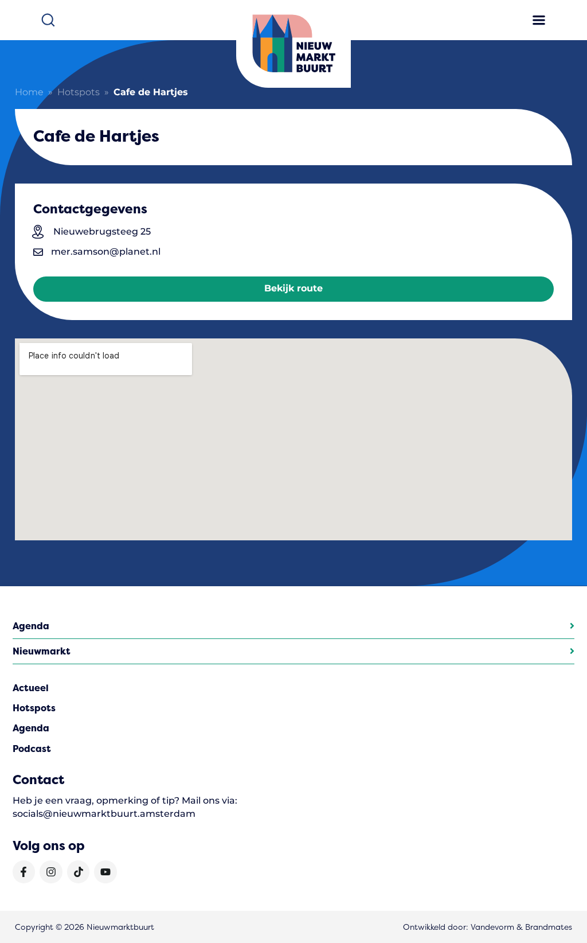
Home (29, 92)
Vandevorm (492, 927)
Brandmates (548, 927)
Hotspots (78, 92)
